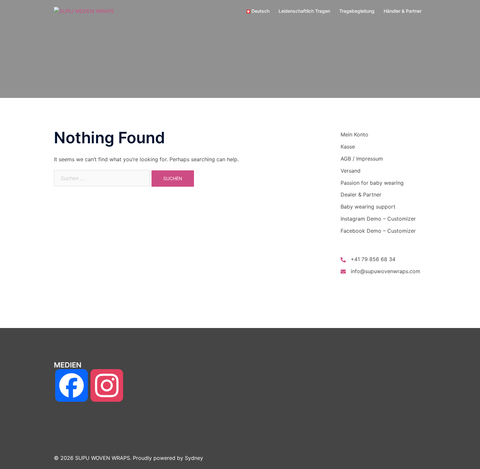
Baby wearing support (368, 206)
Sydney (194, 458)
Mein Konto (354, 134)
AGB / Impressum (362, 158)
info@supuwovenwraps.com (385, 271)
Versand (350, 170)
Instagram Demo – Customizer (378, 218)
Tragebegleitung (357, 11)
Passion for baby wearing (372, 183)
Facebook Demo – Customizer (378, 230)
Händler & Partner (403, 11)
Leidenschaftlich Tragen (304, 11)
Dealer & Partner (361, 194)
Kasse (348, 146)
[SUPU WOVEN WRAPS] (84, 11)
